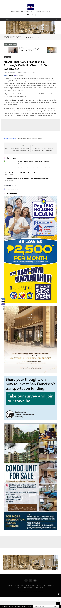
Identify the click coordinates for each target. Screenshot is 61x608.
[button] (4, 309)
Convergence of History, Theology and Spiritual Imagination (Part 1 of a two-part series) (44, 51)
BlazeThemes (39, 591)
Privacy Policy (40, 587)
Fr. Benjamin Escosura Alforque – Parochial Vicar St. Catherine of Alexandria (27, 178)
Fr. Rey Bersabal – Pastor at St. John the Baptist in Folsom (21, 173)
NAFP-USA (7, 57)
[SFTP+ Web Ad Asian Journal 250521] (30, 420)
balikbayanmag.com (10, 138)
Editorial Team (41, 585)
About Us (9, 585)
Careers (19, 587)
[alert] (30, 189)
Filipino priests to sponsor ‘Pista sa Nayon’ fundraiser (33, 161)
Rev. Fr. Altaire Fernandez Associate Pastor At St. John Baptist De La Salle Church (28, 167)
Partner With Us (18, 585)
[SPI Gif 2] (30, 34)
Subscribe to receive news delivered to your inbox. (16, 606)
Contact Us (50, 585)
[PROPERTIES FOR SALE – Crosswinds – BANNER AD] (30, 530)
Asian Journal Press (10, 72)
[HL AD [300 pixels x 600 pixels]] (30, 302)
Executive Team (30, 585)
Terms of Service (29, 587)
